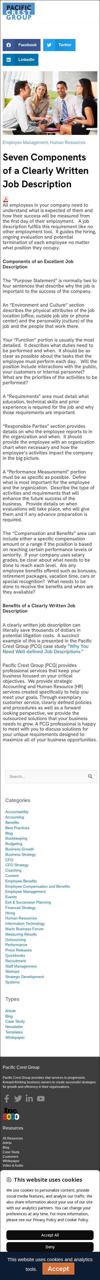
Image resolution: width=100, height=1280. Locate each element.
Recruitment (15, 961)
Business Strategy (20, 854)
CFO (9, 860)
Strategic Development (24, 977)
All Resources (13, 1138)
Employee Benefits (21, 881)
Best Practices (17, 828)
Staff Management (21, 966)
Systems (12, 982)
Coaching (13, 870)
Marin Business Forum (24, 929)
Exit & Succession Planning (28, 902)
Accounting (14, 817)
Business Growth (19, 849)
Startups (12, 971)
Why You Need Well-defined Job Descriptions (46, 649)
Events (11, 897)
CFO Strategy (17, 865)
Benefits (12, 822)
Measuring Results (21, 934)
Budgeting (13, 844)
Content (12, 875)
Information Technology (25, 923)
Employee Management (25, 142)
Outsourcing (15, 939)
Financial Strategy (20, 907)
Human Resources (67, 142)
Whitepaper (15, 1037)
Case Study (15, 1021)
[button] (22, 45)
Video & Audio (13, 1165)
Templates (14, 1032)
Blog (9, 833)
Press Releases (18, 950)
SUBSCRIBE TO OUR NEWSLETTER (45, 753)
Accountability (17, 812)
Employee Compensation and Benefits (37, 886)
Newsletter (14, 1026)
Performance (16, 945)
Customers (10, 1157)
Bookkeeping (16, 838)
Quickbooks (15, 955)
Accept (58, 1268)
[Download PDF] (6, 199)
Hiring (10, 913)
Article (10, 1011)
